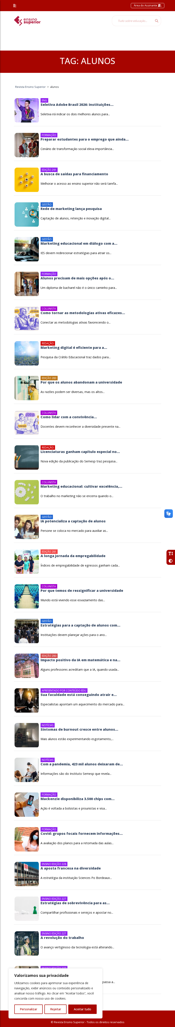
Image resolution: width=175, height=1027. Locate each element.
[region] (55, 993)
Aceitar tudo (82, 1009)
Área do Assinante (146, 5)
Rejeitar (55, 1009)
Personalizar (28, 1009)
